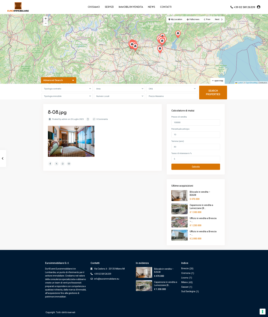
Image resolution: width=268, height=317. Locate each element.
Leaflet (240, 82)
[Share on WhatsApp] (62, 163)
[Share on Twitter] (56, 163)
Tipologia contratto (52, 89)
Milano (184, 282)
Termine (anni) (177, 141)
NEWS (151, 7)
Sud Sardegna (188, 291)
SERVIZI (109, 7)
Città (151, 89)
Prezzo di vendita (179, 117)
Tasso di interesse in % (181, 153)
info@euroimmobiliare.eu (106, 279)
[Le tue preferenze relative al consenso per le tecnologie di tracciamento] (263, 312)
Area (98, 89)
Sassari (185, 287)
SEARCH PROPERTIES (213, 92)
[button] (160, 49)
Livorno (184, 277)
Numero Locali (102, 96)
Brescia (185, 268)
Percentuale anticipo (180, 129)
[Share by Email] (69, 163)
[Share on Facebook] (50, 163)
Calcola (196, 166)
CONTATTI (166, 7)
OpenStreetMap (252, 82)
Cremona (185, 273)
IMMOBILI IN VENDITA (131, 7)
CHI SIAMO (94, 7)
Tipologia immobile (52, 96)
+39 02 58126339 (244, 7)
